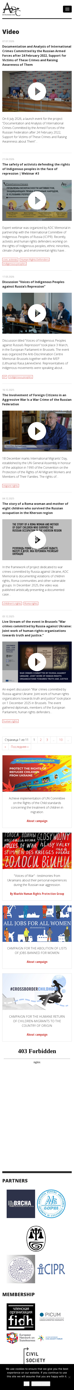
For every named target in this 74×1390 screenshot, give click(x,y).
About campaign (37, 821)
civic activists (10, 259)
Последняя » (20, 747)
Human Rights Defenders (35, 259)
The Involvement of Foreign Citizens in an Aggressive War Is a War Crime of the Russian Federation (37, 399)
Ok (26, 1383)
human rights (10, 721)
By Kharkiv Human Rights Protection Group (37, 894)
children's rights (12, 603)
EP (4, 377)
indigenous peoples (14, 263)
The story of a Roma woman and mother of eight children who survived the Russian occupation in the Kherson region (35, 508)
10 (61, 740)
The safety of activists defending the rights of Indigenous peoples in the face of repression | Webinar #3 (36, 169)
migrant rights (10, 485)
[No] (69, 1377)
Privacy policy (41, 1383)
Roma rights (30, 603)
